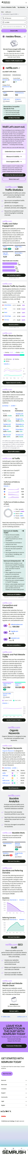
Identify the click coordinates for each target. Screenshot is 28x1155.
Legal (2, 1101)
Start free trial (7, 1073)
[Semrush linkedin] (1, 1111)
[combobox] (12, 26)
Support (3, 1093)
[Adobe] (3, 1116)
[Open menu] (26, 2)
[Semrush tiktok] (5, 1111)
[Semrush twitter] (10, 1111)
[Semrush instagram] (3, 1111)
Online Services (17, 75)
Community (4, 1097)
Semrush (3, 1080)
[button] (18, 14)
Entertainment (6, 75)
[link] (8, 7)
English (3, 1105)
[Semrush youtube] (7, 1111)
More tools (4, 1084)
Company (3, 1088)
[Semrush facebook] (8, 1111)
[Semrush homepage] (5, 3)
